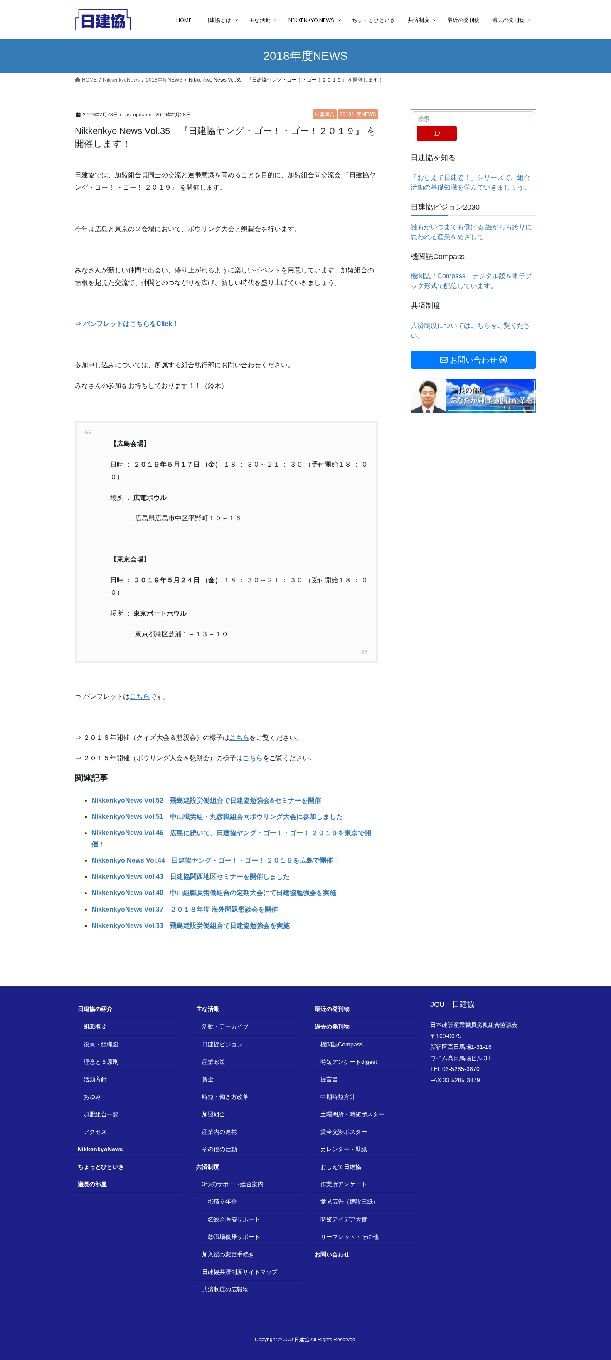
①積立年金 (222, 1201)
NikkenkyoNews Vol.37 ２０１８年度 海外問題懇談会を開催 (184, 909)
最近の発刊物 (332, 1009)
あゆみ (92, 1096)
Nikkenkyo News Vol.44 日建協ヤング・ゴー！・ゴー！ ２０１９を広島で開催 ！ (216, 860)
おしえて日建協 (340, 1166)
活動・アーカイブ (225, 1026)
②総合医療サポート (234, 1219)
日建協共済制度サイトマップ (240, 1272)
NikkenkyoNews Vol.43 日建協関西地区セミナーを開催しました (190, 876)
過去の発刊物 (332, 1026)
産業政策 (213, 1061)
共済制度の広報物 (225, 1289)
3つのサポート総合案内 (233, 1184)
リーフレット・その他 (349, 1237)
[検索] (437, 133)
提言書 (329, 1079)
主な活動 (207, 1009)
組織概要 (95, 1026)
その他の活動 (219, 1149)
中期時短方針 (337, 1096)
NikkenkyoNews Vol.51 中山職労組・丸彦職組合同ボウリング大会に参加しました (217, 816)
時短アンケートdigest (348, 1061)
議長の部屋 (92, 1184)
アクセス (95, 1131)
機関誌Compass (341, 1044)
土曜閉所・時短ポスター (352, 1114)
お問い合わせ (332, 1254)
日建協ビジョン (222, 1044)
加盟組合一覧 (101, 1114)
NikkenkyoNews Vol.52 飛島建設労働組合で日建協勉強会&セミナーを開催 (206, 800)
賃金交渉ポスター (343, 1131)
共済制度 (207, 1166)
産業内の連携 (219, 1131)
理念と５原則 (101, 1061)
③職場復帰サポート (234, 1237)
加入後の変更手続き (228, 1254)
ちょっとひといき (101, 1166)
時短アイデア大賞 (343, 1219)
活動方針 (95, 1079)
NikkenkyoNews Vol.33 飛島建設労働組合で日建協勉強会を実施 (190, 925)
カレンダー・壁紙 (343, 1149)
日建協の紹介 (95, 1009)
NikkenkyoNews (100, 1149)
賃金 (208, 1079)
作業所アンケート (343, 1184)
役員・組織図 (101, 1044)
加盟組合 (325, 114)
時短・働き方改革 (225, 1096)
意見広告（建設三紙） (349, 1201)
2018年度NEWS (358, 114)
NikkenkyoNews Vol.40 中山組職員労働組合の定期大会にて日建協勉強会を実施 (213, 892)
